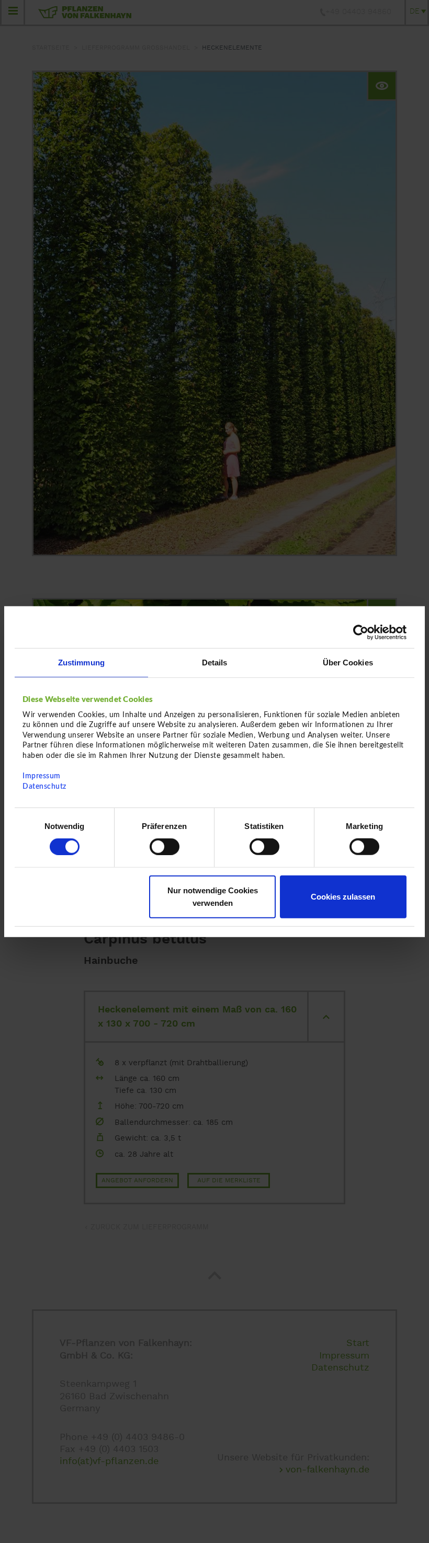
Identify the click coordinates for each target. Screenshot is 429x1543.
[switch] (164, 846)
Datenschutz (44, 786)
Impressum (41, 776)
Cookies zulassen (343, 896)
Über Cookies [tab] (348, 662)
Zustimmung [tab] (81, 662)
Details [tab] (215, 662)
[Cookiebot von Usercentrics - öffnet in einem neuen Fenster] (361, 632)
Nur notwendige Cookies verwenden (212, 896)
